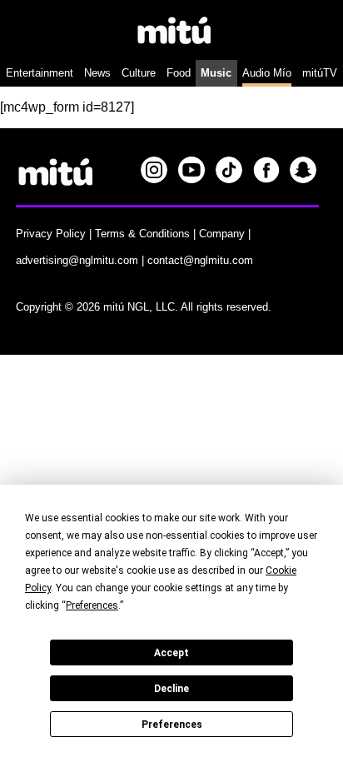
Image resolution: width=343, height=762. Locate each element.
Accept (171, 653)
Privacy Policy (51, 233)
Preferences (172, 724)
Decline (171, 689)
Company (222, 233)
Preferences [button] (92, 605)
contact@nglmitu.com (200, 260)
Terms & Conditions (142, 233)
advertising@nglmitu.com (77, 260)
